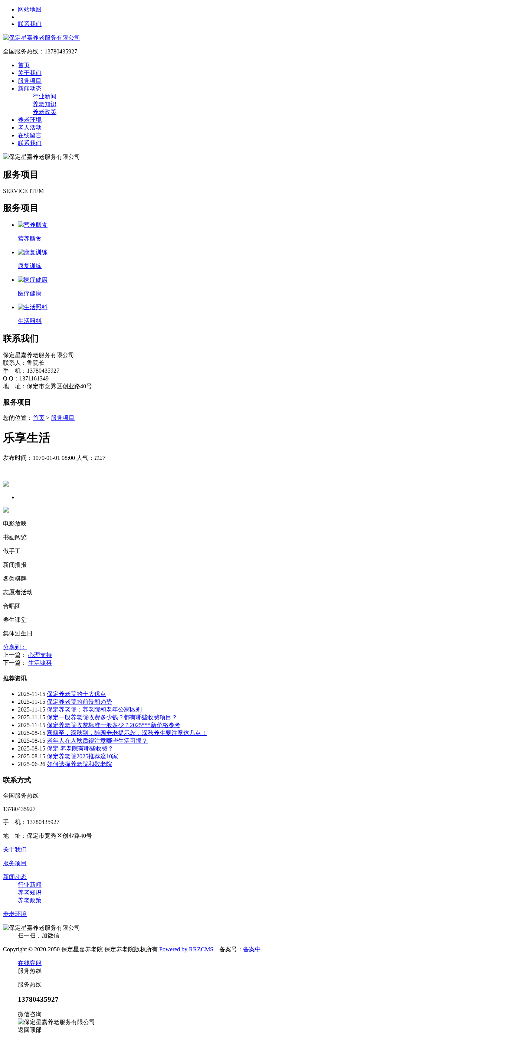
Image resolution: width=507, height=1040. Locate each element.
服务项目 (30, 81)
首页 (24, 65)
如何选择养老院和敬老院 (79, 764)
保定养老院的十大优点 (76, 694)
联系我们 (30, 24)
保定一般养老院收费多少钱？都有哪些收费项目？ (112, 717)
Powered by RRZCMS (185, 949)
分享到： (15, 647)
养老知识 (44, 104)
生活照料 (40, 663)
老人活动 (30, 127)
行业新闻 (44, 96)
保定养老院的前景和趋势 (79, 702)
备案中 (252, 949)
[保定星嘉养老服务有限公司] (41, 38)
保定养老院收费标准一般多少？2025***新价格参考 (113, 725)
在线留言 (30, 135)
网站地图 (30, 9)
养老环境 (30, 120)
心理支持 (40, 655)
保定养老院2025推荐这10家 (82, 756)
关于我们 (30, 73)
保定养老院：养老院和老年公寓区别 (94, 709)
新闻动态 (30, 88)
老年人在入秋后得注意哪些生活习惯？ (97, 741)
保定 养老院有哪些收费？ (80, 748)
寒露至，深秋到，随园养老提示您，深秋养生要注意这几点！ (127, 733)
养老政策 (44, 112)
